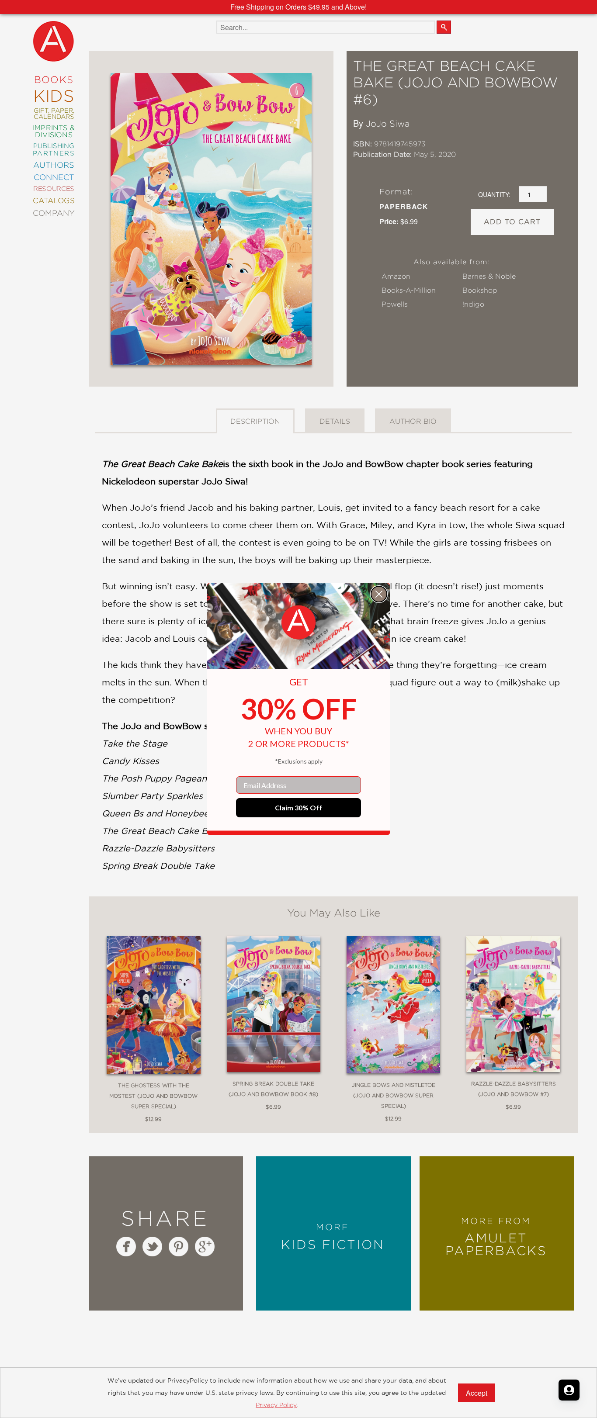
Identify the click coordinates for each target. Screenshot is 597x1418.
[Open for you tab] (569, 1390)
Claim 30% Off (298, 807)
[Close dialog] (379, 594)
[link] (298, 622)
